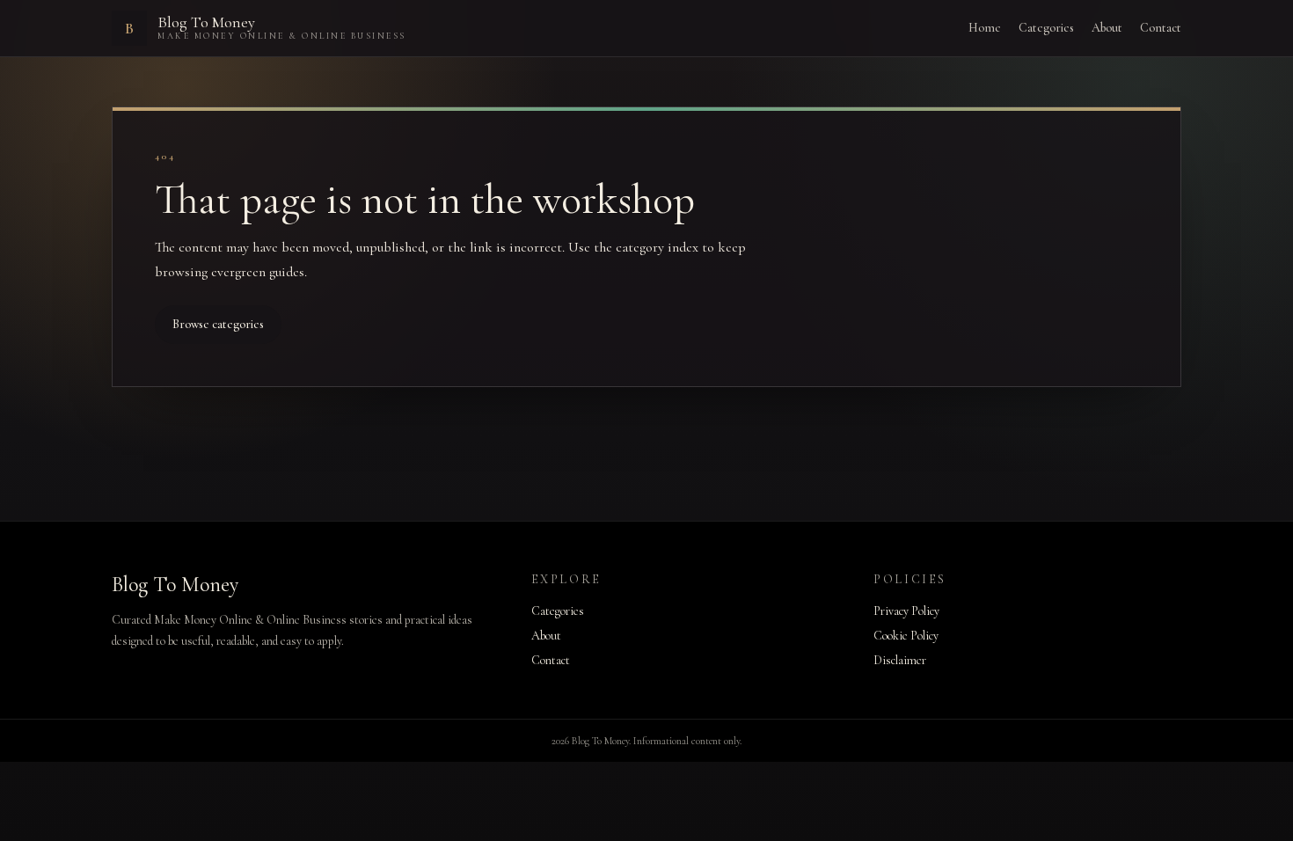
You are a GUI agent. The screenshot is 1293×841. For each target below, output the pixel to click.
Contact (1160, 27)
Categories (1046, 27)
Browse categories (218, 324)
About (1107, 27)
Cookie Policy (906, 635)
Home (984, 27)
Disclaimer (899, 660)
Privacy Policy (906, 610)
